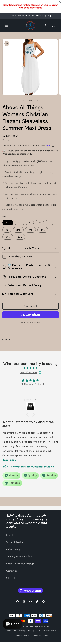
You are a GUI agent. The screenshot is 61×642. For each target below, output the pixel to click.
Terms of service (49, 630)
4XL (43, 229)
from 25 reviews (28, 372)
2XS (8, 222)
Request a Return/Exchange (20, 563)
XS (19, 222)
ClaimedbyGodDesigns (29, 626)
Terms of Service (14, 542)
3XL (30, 229)
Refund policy (13, 549)
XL (7, 229)
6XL (20, 236)
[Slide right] (37, 100)
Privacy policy (34, 630)
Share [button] (8, 339)
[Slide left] (23, 100)
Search (9, 535)
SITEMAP (10, 577)
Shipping (5, 140)
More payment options (30, 322)
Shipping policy (22, 635)
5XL (8, 236)
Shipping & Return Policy (19, 556)
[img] (30, 368)
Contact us (11, 570)
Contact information (40, 635)
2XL (18, 229)
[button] (6, 25)
